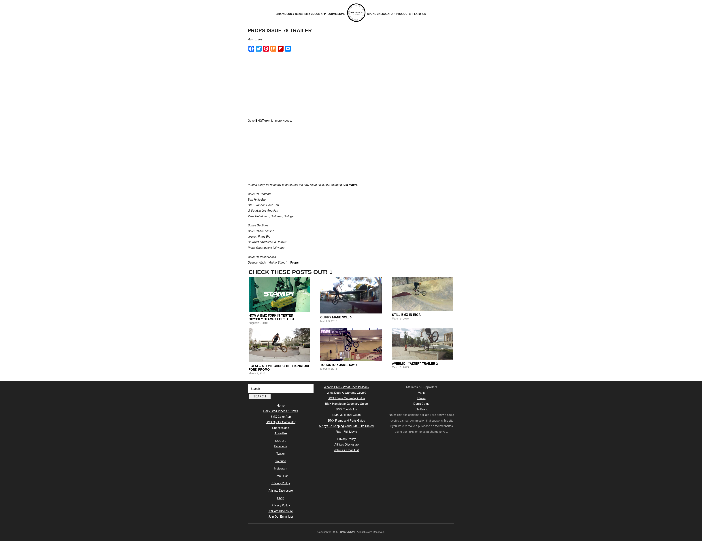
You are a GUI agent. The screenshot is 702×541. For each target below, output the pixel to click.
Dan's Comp (421, 403)
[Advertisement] (351, 152)
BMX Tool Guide (346, 409)
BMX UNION (347, 531)
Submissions (280, 428)
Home (281, 405)
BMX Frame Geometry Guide (346, 398)
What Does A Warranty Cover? (346, 392)
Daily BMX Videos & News (280, 411)
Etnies (421, 398)
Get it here (350, 185)
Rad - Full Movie (346, 431)
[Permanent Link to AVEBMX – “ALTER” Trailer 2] (422, 344)
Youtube (280, 461)
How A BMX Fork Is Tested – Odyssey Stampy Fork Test (272, 317)
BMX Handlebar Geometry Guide (346, 403)
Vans (421, 392)
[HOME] (356, 12)
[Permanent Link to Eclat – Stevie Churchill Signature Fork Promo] (279, 345)
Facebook (280, 446)
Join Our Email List (280, 516)
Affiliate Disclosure (281, 490)
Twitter (280, 453)
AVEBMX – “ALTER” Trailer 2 (415, 363)
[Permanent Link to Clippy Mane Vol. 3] (351, 295)
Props (294, 262)
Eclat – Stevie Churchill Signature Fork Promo (279, 368)
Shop (280, 498)
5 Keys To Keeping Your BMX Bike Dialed (346, 426)
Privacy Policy (280, 483)
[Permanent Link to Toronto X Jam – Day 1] (351, 344)
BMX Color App (281, 416)
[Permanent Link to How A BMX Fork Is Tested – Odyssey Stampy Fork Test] (279, 294)
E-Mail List (281, 476)
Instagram (280, 468)
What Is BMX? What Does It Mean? (346, 387)
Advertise (281, 433)
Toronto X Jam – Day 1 (338, 364)
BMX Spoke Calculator (280, 422)
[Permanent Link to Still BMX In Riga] (422, 294)
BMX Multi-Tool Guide (346, 415)
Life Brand (421, 409)
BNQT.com (262, 120)
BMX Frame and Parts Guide (346, 420)
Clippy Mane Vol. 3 (336, 317)
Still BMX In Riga (406, 314)
